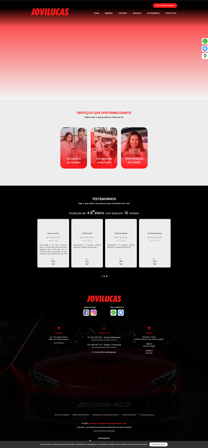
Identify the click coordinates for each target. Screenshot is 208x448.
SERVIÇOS (137, 13)
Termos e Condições (61, 415)
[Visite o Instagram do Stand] (93, 313)
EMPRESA (109, 13)
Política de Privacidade (81, 415)
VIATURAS (123, 13)
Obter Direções (59, 343)
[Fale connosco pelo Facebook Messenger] (120, 313)
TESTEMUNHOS (153, 13)
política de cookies (140, 444)
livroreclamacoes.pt (147, 415)
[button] (101, 274)
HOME (96, 13)
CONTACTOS (170, 13)
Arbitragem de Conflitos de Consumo (106, 415)
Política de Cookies (129, 415)
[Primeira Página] (104, 299)
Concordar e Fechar (158, 444)
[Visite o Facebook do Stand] (86, 313)
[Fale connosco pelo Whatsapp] (113, 313)
